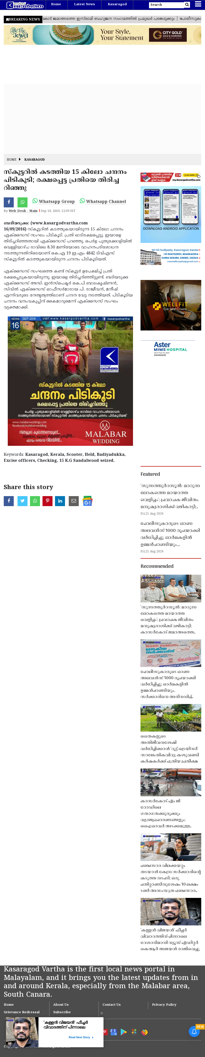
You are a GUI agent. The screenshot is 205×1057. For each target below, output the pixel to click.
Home (56, 5)
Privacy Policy (164, 1005)
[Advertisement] (102, 119)
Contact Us (111, 1005)
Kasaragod (117, 5)
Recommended (157, 567)
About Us (61, 1005)
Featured (150, 475)
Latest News (84, 5)
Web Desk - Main (23, 211)
